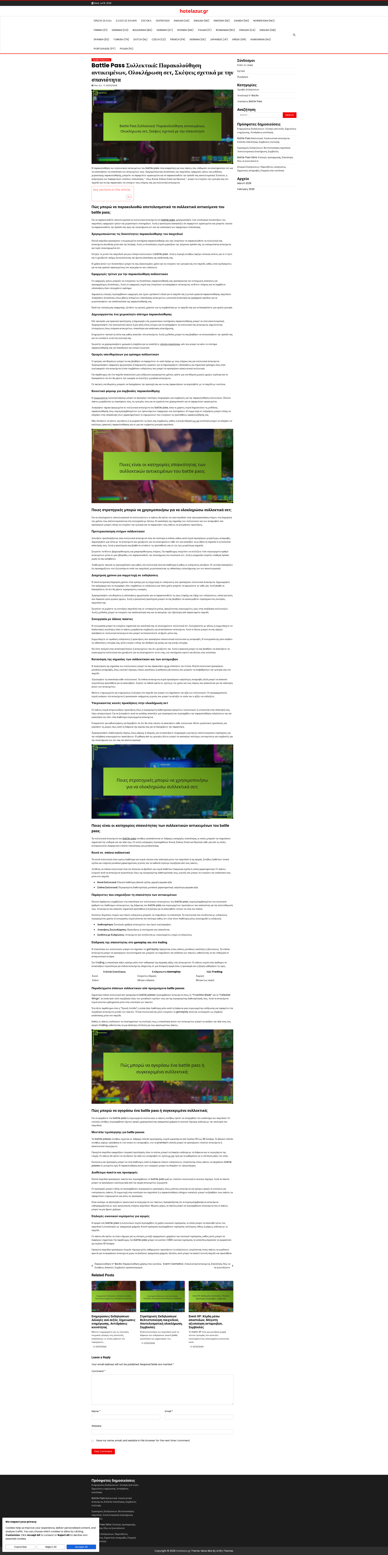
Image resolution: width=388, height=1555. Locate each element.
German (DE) (197, 39)
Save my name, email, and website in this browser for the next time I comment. (143, 1440)
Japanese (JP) (219, 39)
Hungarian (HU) (260, 39)
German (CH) (120, 30)
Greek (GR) (239, 39)
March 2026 (244, 183)
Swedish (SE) (222, 20)
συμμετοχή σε (101, 398)
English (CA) (247, 30)
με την (196, 421)
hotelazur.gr (194, 11)
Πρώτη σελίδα (103, 20)
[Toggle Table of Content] (127, 197)
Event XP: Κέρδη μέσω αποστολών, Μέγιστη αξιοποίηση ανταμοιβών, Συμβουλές (206, 1321)
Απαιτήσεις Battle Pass (249, 101)
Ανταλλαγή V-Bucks (248, 95)
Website (96, 1426)
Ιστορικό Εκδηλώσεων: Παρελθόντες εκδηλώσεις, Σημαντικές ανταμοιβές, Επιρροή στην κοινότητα (261, 168)
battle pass (168, 220)
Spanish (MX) (185, 30)
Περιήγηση (163, 20)
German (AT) (165, 30)
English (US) (181, 20)
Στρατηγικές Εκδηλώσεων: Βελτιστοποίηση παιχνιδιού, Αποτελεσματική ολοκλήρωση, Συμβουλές (161, 1321)
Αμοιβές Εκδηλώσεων (101, 60)
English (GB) (268, 30)
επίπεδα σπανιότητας (170, 344)
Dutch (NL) (140, 39)
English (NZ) (201, 20)
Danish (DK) (241, 20)
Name (96, 1411)
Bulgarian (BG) (142, 30)
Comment (99, 1371)
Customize (20, 1547)
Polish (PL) (126, 48)
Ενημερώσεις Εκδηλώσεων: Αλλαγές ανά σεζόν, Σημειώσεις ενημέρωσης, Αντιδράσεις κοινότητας (113, 1321)
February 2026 (245, 189)
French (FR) (177, 39)
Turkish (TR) (121, 39)
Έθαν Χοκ (98, 85)
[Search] (294, 35)
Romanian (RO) (225, 30)
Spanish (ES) (101, 39)
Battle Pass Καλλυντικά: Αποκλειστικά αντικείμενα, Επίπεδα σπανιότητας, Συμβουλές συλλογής (263, 140)
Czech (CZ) (159, 39)
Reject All (50, 1547)
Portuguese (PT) (104, 48)
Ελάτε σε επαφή (126, 20)
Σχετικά (146, 20)
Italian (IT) (205, 30)
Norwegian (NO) (264, 20)
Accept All (81, 1547)
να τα (166, 666)
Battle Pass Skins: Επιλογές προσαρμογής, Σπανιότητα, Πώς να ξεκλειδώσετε (113, 1526)
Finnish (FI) (100, 30)
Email (169, 1411)
